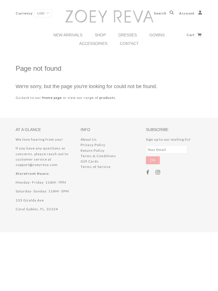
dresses (127, 35)
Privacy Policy (93, 145)
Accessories (93, 43)
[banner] (109, 16)
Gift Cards (90, 161)
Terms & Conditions (98, 156)
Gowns (157, 35)
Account (187, 13)
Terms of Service (96, 167)
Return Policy (92, 150)
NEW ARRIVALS (67, 35)
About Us (89, 139)
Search (160, 13)
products (107, 97)
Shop (100, 35)
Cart (191, 35)
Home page (52, 97)
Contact (129, 43)
